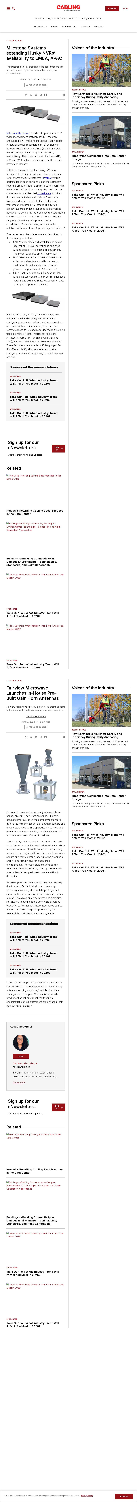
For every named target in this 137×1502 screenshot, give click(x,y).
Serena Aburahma (36, 716)
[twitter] (36, 95)
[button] (8, 8)
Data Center (40, 26)
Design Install (69, 26)
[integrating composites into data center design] (101, 132)
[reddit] (40, 95)
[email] (45, 95)
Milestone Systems (17, 133)
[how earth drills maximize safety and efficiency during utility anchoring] (101, 70)
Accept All (124, 1496)
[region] (68, 1496)
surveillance (44, 193)
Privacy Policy (87, 1496)
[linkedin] (31, 95)
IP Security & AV (14, 41)
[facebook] (26, 95)
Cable (54, 26)
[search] (14, 8)
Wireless (98, 26)
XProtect (47, 178)
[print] (64, 95)
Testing (85, 26)
